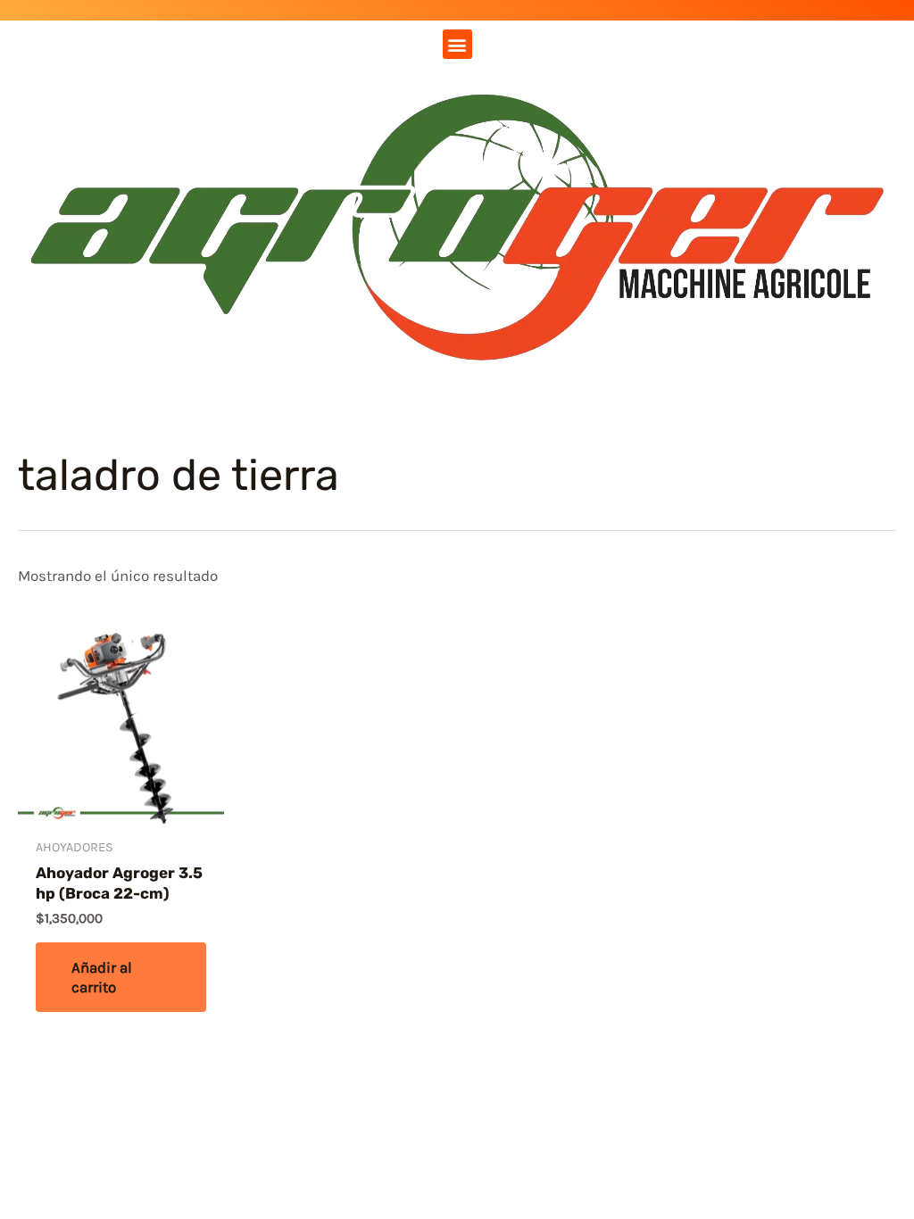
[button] (457, 44)
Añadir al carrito (101, 977)
